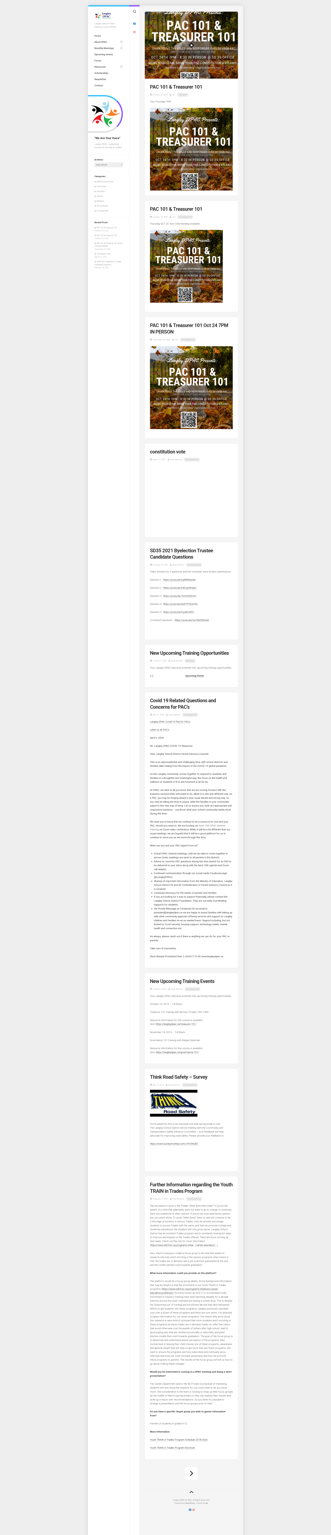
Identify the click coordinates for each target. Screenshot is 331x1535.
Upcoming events (103, 54)
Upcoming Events (194, 675)
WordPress (190, 1503)
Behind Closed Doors (105, 182)
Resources (100, 66)
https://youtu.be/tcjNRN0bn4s (179, 579)
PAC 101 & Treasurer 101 (107, 228)
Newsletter (100, 79)
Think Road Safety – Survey (178, 1077)
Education (101, 191)
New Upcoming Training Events (182, 981)
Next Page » (191, 1473)
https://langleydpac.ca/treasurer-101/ (176, 1024)
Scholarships (101, 73)
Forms (97, 60)
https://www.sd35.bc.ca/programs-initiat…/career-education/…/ (184, 1245)
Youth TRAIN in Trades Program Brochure (172, 1447)
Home (97, 35)
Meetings (100, 201)
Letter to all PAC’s (159, 729)
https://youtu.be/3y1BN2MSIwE (192, 620)
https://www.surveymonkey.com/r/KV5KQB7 (174, 1143)
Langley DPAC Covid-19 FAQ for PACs (170, 721)
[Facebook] (134, 23)
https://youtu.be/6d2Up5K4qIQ (179, 587)
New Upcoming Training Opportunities (189, 653)
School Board (102, 206)
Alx (206, 1503)
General (100, 196)
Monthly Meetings (104, 48)
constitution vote (103, 254)
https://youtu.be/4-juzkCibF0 (178, 612)
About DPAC (100, 42)
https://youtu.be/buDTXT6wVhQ (180, 603)
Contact (98, 85)
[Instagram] (134, 32)
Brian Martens (176, 459)
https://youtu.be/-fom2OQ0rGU (179, 595)
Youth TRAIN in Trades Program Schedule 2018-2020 (179, 1439)
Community (101, 186)
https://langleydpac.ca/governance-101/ (177, 1052)
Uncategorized (102, 211)
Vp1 (173, 95)
